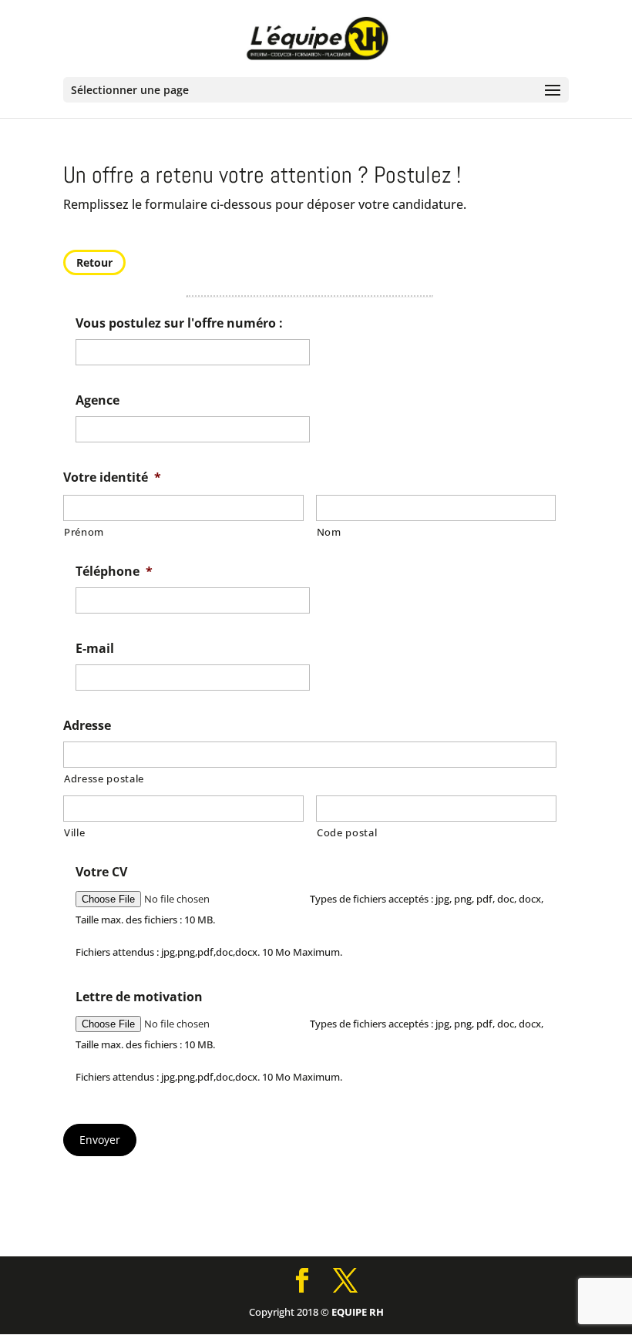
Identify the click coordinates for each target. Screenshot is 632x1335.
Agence (97, 400)
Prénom (84, 532)
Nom (329, 532)
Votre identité (112, 477)
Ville (74, 832)
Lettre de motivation (139, 997)
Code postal (347, 832)
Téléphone (114, 571)
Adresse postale (104, 778)
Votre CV (101, 872)
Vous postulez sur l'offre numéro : (179, 323)
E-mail (95, 649)
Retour (94, 262)
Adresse (87, 726)
